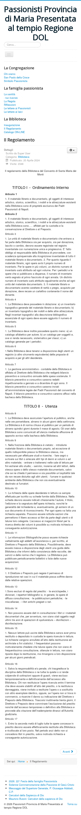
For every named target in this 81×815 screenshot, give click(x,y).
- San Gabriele (11, 97)
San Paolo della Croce (16, 77)
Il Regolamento (12, 128)
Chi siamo (9, 74)
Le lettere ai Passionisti (17, 108)
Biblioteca (23, 157)
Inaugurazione (12, 125)
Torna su (72, 804)
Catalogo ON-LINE (14, 132)
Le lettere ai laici (13, 112)
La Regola (9, 101)
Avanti (67, 751)
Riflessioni (10, 105)
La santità (9, 94)
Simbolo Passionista (15, 81)
